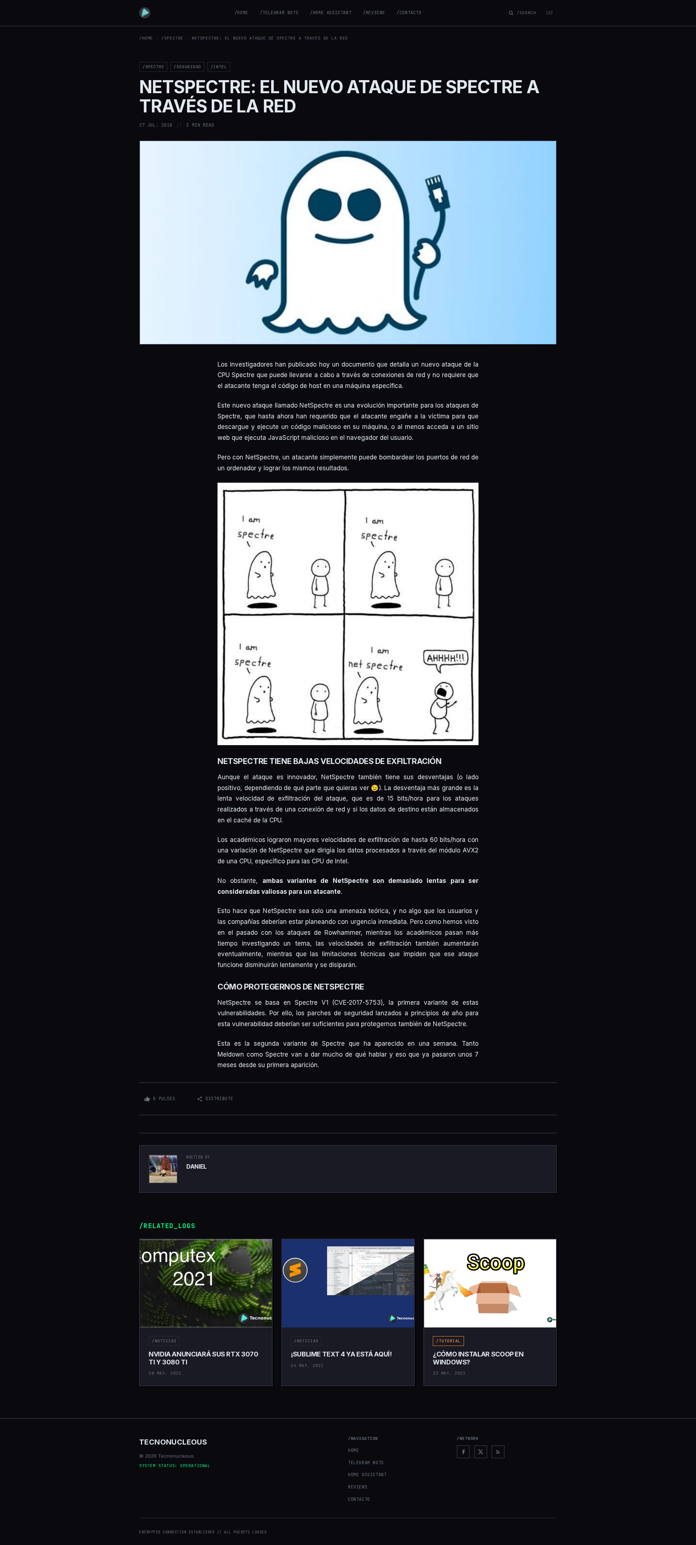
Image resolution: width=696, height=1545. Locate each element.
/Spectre (172, 38)
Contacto (359, 1499)
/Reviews (374, 13)
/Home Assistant (330, 13)
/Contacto (409, 13)
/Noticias (164, 1340)
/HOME (146, 38)
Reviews (357, 1487)
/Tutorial (448, 1340)
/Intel (219, 66)
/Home (241, 13)
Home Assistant (367, 1475)
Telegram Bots (366, 1463)
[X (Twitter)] (480, 1451)
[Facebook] (463, 1451)
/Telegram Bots (279, 13)
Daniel (196, 1166)
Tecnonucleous (173, 1442)
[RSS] (498, 1451)
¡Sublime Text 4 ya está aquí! (341, 1354)
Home (353, 1450)
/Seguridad (187, 66)
